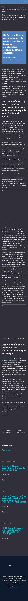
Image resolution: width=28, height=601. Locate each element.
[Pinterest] (9, 421)
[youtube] (16, 591)
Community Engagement (8, 461)
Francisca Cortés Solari (8, 358)
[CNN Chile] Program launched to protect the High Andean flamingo (12, 530)
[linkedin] (24, 591)
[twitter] (8, 591)
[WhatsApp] (15, 421)
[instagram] (12, 591)
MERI (7, 6)
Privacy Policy (14, 588)
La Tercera (8, 415)
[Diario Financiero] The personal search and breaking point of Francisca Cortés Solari (14, 499)
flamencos (4, 523)
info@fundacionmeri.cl (16, 586)
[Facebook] (3, 421)
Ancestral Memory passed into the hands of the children (13, 468)
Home (3, 6)
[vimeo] (20, 591)
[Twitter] (6, 421)
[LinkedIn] (12, 421)
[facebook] (4, 591)
